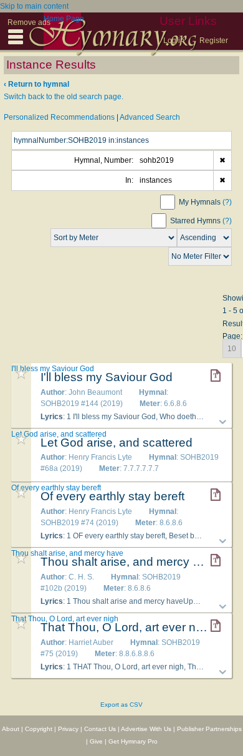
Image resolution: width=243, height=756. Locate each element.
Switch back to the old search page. (63, 96)
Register (213, 40)
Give (96, 741)
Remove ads (28, 22)
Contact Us (100, 728)
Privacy (68, 728)
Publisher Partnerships (209, 728)
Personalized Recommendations (59, 117)
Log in (173, 40)
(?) (227, 202)
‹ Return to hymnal (36, 84)
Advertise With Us (146, 728)
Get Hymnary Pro (133, 741)
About (10, 728)
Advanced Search (150, 117)
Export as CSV (121, 704)
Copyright (38, 728)
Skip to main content (34, 6)
